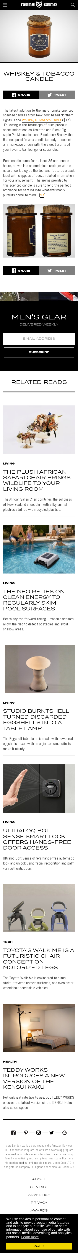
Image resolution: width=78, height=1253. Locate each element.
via (42, 194)
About (39, 1179)
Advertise (39, 1195)
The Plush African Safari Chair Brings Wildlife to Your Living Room (37, 480)
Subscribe (39, 352)
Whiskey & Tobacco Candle (41, 119)
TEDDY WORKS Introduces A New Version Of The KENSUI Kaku (34, 1078)
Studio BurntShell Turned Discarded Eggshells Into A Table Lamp (36, 719)
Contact (39, 1187)
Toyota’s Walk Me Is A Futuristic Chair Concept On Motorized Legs (38, 959)
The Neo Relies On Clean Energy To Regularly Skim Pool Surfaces (34, 600)
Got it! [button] (39, 1246)
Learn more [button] (30, 1237)
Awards (39, 1210)
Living (9, 464)
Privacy (39, 1202)
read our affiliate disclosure (34, 1163)
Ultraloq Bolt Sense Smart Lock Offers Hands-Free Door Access (37, 839)
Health (10, 1062)
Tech (8, 942)
